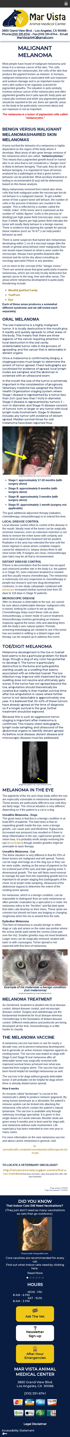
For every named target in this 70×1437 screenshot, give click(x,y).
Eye (10, 299)
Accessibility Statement (18, 1430)
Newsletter (35, 1332)
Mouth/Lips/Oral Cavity (23, 290)
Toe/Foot (14, 295)
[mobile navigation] (64, 4)
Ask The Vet (35, 1316)
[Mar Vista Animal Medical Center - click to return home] (35, 17)
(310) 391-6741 (20, 34)
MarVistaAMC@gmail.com (35, 37)
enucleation (15, 842)
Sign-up (35, 1336)
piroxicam (8, 589)
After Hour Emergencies (35, 1356)
